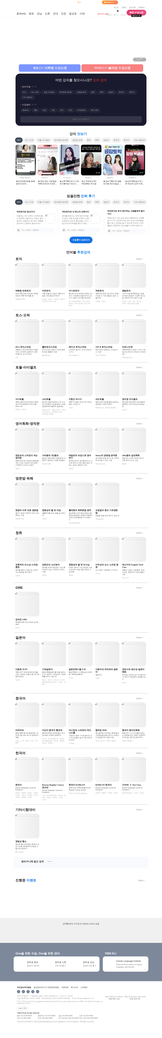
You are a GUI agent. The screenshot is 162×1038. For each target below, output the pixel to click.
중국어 (116, 140)
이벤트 (123, 7)
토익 (19, 140)
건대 (55, 13)
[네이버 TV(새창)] (28, 991)
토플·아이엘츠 (44, 140)
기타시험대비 (139, 140)
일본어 (106, 140)
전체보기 (139, 259)
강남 (39, 13)
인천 (63, 13)
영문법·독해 (77, 140)
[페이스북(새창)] (23, 991)
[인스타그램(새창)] (18, 991)
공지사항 (132, 7)
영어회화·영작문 (61, 140)
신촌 (47, 13)
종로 (31, 13)
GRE (97, 140)
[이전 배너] (134, 59)
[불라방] (92, 13)
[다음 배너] (144, 59)
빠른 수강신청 (136, 13)
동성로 (73, 13)
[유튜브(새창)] (33, 991)
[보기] (29, 7)
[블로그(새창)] (37, 991)
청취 (89, 140)
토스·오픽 (29, 140)
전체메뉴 (141, 7)
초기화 (33, 87)
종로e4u (21, 13)
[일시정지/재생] (142, 59)
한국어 (126, 140)
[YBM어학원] (21, 7)
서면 (82, 13)
